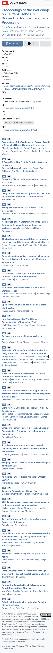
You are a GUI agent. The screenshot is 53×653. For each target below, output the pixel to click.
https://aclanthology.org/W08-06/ (19, 108)
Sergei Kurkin (14, 545)
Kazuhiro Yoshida (20, 591)
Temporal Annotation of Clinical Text (20, 491)
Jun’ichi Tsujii (9, 34)
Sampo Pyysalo (20, 168)
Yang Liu (21, 577)
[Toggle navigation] (47, 2)
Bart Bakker (26, 542)
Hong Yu (6, 379)
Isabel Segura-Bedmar (12, 454)
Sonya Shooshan (24, 342)
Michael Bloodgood (10, 483)
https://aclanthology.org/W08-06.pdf (20, 130)
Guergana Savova (23, 399)
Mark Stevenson (9, 325)
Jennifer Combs (40, 417)
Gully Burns (21, 608)
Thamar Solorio (9, 577)
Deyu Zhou (7, 437)
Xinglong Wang (8, 311)
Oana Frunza (7, 525)
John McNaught (43, 293)
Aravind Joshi (18, 382)
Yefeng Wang (8, 468)
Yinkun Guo (23, 325)
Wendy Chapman (40, 494)
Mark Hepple (40, 185)
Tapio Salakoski (30, 171)
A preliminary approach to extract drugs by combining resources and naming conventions (24, 448)
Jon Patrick (21, 468)
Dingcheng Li (7, 399)
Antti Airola (7, 168)
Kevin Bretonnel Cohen (14, 31)
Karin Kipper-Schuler (42, 399)
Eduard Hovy (33, 608)
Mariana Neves (8, 508)
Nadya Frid (16, 379)
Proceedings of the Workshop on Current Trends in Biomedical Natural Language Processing (25, 16)
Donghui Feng (8, 608)
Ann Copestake (22, 279)
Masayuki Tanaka (10, 359)
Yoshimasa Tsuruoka (11, 228)
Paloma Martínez (30, 454)
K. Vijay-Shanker (26, 213)
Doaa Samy (45, 454)
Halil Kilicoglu (7, 265)
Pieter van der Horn (10, 542)
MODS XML (18, 123)
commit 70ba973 (9, 649)
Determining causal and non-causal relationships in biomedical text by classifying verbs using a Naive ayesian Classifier (26, 536)
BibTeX (8, 123)
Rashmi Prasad (43, 379)
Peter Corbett (8, 279)
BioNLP (7, 79)
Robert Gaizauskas (25, 185)
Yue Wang (6, 591)
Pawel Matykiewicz (23, 414)
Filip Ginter (16, 171)
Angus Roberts (8, 185)
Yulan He (17, 437)
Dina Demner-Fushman (14, 27)
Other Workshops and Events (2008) (28, 89)
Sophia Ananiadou (39, 27)
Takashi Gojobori (10, 362)
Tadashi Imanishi (43, 359)
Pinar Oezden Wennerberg (27, 559)
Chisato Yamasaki (26, 356)
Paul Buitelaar (8, 559)
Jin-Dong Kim (26, 362)
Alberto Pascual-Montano (21, 511)
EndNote (29, 123)
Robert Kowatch (9, 420)
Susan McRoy (29, 379)
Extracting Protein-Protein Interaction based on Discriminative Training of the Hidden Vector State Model (25, 431)
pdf (4, 139)
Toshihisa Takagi (9, 365)
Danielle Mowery (9, 494)
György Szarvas (9, 245)
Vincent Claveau (41, 342)
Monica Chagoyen (25, 508)
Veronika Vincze (25, 245)
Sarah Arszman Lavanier (21, 417)
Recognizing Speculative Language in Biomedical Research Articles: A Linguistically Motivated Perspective (26, 259)
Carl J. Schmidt (41, 213)
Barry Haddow (8, 199)
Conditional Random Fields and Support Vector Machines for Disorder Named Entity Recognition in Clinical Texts (26, 393)
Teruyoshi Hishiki (26, 359)
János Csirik (7, 248)
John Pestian (36, 31)
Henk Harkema (25, 494)
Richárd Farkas (40, 245)
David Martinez (8, 328)
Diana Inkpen (21, 525)
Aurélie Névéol (8, 342)
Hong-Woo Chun (9, 356)
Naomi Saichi (42, 356)
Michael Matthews (25, 311)
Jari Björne (33, 168)
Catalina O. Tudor (9, 213)
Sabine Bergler (21, 265)
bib (9, 139)
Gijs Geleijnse (38, 542)
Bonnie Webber (25, 34)
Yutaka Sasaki (8, 293)
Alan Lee (7, 382)
